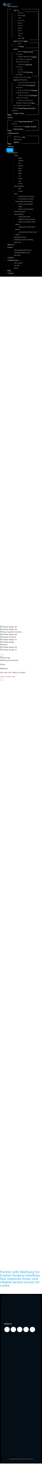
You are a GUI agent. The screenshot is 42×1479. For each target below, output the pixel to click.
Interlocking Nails (19, 186)
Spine (15, 194)
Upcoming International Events (22, 250)
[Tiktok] (32, 1329)
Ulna (19, 163)
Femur (20, 171)
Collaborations (13, 260)
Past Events (17, 255)
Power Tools (17, 242)
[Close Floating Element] (2, 655)
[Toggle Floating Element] (2, 680)
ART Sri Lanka (18, 263)
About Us (11, 245)
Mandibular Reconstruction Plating (23, 239)
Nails (19, 188)
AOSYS (16, 268)
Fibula (20, 173)
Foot (19, 176)
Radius (20, 158)
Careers (11, 273)
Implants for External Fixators (26, 219)
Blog (9, 271)
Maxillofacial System (20, 237)
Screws (20, 191)
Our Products (13, 153)
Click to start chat (7, 677)
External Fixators (19, 214)
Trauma (16, 155)
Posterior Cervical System (25, 209)
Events (10, 247)
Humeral (20, 160)
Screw (20, 178)
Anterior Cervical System (25, 204)
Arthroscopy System (20, 211)
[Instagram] (13, 1329)
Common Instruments (24, 216)
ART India (16, 265)
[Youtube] (26, 1329)
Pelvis (20, 168)
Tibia (19, 181)
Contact (11, 258)
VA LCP (20, 183)
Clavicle (20, 166)
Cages (20, 206)
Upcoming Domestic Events (22, 252)
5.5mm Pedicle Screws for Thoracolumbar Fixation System (24, 200)
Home (10, 150)
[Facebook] (7, 1329)
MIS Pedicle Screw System (26, 196)
